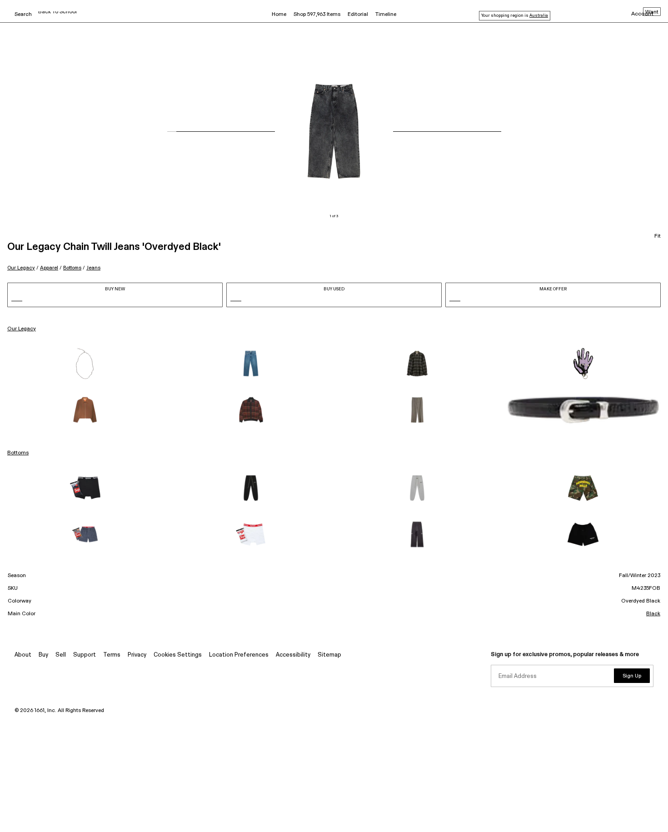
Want (651, 12)
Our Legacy (21, 267)
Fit (657, 236)
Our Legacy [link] (21, 329)
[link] (85, 363)
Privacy (137, 655)
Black (653, 614)
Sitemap (329, 655)
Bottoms (72, 267)
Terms (111, 655)
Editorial (358, 14)
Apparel (49, 267)
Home (279, 14)
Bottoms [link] (18, 453)
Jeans (93, 267)
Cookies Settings (178, 655)
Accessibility (293, 655)
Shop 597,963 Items (317, 14)
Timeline (385, 14)
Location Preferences (239, 655)
